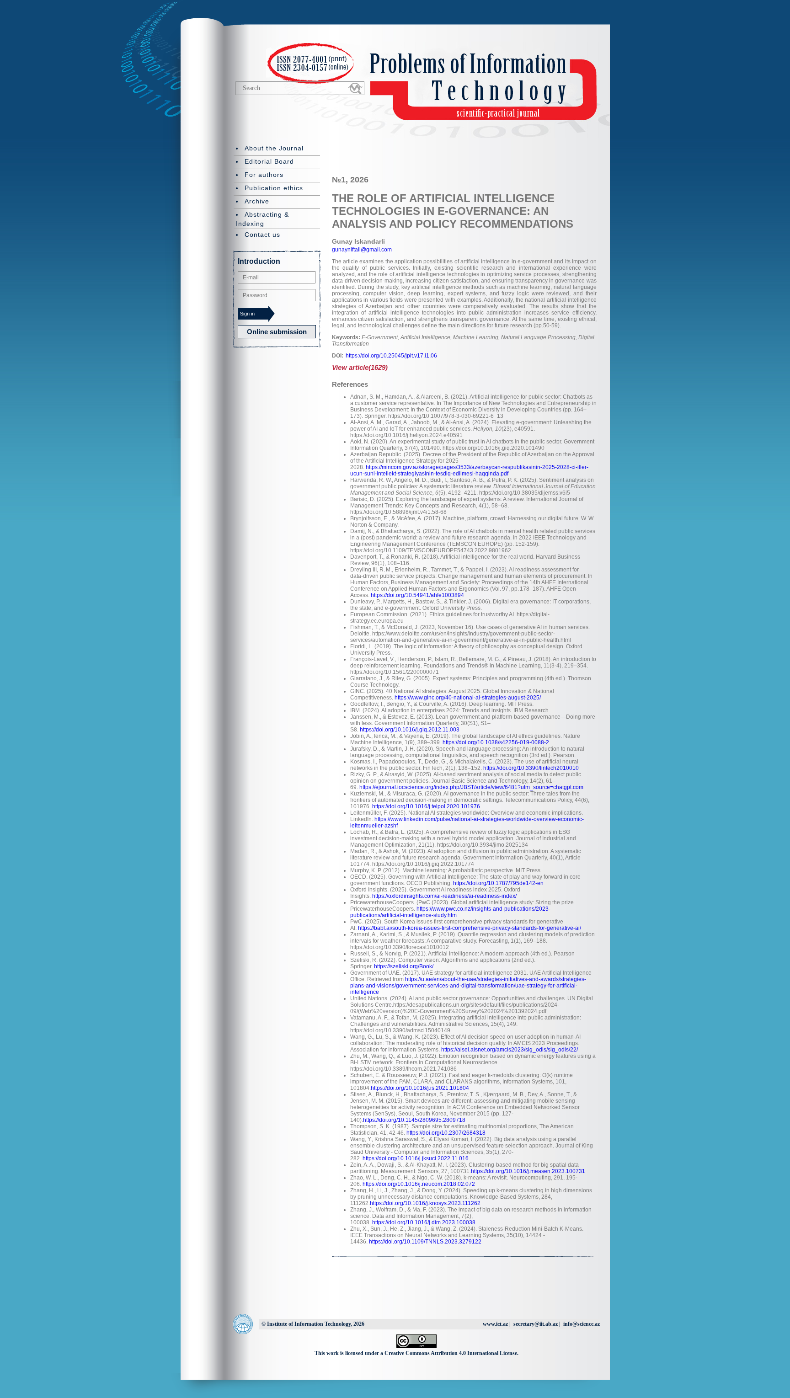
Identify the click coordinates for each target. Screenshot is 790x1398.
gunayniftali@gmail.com (362, 249)
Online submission (277, 332)
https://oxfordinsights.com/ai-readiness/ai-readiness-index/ (444, 896)
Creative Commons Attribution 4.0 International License (450, 1353)
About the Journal (274, 148)
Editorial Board (269, 161)
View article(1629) (360, 367)
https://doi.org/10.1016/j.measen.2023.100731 (528, 1171)
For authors (264, 174)
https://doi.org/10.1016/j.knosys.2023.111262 (425, 1203)
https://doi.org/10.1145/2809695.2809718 (414, 1120)
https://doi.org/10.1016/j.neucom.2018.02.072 (419, 1184)
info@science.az (581, 1324)
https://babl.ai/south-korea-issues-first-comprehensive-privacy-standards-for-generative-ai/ (469, 928)
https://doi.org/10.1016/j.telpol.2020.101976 (426, 806)
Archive (257, 201)
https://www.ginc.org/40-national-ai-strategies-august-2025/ (468, 697)
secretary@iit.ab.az (535, 1324)
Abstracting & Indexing (262, 219)
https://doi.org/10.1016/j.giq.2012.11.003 (409, 729)
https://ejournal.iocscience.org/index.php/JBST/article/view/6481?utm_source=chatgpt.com (471, 787)
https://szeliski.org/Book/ (403, 966)
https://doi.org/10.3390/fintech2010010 (531, 768)
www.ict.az (495, 1324)
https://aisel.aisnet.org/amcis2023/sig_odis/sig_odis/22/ (509, 1049)
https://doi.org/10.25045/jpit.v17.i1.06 (391, 355)
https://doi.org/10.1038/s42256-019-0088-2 (496, 742)
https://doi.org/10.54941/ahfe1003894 (417, 595)
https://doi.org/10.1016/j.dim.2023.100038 (423, 1222)
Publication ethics (274, 188)
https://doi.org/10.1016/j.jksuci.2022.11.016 (416, 1158)
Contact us (262, 234)
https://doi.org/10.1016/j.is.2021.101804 (420, 1088)
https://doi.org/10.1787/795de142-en (498, 883)
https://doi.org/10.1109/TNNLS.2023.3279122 (425, 1241)
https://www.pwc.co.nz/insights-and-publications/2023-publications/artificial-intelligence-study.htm (450, 912)
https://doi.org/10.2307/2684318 (446, 1133)
